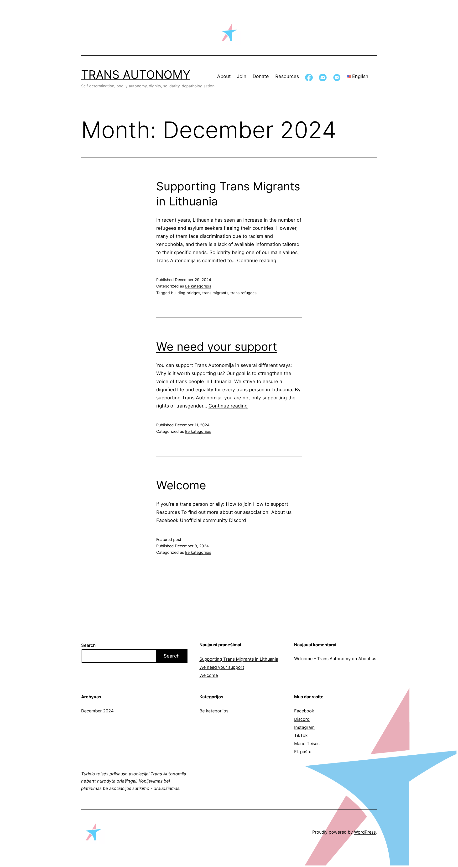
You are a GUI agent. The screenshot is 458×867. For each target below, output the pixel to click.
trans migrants (215, 292)
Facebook (304, 710)
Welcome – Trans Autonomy (322, 658)
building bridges (185, 292)
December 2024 (97, 710)
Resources (287, 76)
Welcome (181, 485)
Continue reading (256, 260)
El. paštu (302, 751)
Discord (302, 719)
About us (367, 658)
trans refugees (243, 292)
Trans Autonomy (135, 75)
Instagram (304, 727)
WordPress (365, 832)
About (224, 76)
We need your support (216, 346)
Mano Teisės (306, 743)
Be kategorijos (198, 286)
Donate (261, 76)
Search (88, 645)
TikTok (301, 735)
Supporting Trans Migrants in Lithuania (238, 659)
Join (241, 76)
